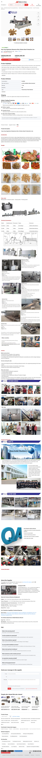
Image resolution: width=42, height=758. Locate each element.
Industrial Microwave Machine (26, 718)
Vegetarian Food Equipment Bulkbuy (33, 746)
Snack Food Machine (22, 612)
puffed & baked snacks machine (26, 720)
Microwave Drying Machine (15, 718)
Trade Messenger (18, 751)
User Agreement (27, 755)
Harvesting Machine (5, 733)
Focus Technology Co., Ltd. (13, 755)
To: (6, 676)
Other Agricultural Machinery (16, 733)
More (2, 748)
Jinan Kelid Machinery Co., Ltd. (9, 51)
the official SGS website (27, 582)
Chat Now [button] (32, 59)
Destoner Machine (5, 736)
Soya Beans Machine (5, 746)
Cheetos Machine (15, 613)
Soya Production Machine (21, 743)
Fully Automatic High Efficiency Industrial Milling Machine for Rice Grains (15, 707)
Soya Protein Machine (31, 613)
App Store (4, 751)
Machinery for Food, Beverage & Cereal (25, 7)
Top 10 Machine (14, 746)
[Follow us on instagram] (37, 751)
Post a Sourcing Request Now (31, 688)
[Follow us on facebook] (33, 751)
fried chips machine (14, 720)
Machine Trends (21, 746)
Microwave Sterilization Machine (6, 718)
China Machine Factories (6, 741)
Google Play (10, 751)
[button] (1, 1)
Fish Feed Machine (8, 613)
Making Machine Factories (27, 741)
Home (2, 7)
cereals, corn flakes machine (6, 720)
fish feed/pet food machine (35, 718)
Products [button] (11, 4)
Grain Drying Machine (23, 736)
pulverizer (22, 722)
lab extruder (33, 722)
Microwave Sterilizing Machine (12, 612)
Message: (5, 679)
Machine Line (36, 741)
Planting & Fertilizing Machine (28, 733)
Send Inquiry (10, 59)
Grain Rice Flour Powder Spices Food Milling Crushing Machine (26, 707)
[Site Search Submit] (26, 5)
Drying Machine (29, 612)
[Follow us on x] (35, 751)
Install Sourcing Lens (6, 752)
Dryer (11, 615)
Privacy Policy (38, 755)
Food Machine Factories (17, 741)
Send (9, 688)
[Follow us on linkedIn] (30, 752)
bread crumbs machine (15, 722)
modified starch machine (5, 722)
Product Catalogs (16, 716)
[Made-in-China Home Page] (21, 2)
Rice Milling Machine (13, 736)
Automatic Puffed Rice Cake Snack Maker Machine (35, 707)
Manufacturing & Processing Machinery (11, 7)
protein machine (33, 720)
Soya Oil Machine (31, 743)
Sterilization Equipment (5, 615)
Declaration (32, 755)
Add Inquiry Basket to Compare (21, 42)
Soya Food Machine (11, 743)
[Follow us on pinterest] (40, 751)
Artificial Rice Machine (23, 613)
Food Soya (4, 743)
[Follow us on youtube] (38, 751)
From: (6, 673)
